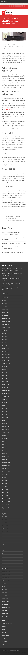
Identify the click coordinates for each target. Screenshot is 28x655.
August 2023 (5, 402)
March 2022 (5, 453)
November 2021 (6, 465)
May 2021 (4, 483)
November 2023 (6, 393)
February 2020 (5, 529)
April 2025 (4, 342)
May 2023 (4, 411)
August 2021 (5, 474)
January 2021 (5, 495)
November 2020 (6, 501)
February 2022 (5, 456)
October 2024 (5, 360)
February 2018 (5, 601)
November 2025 (6, 321)
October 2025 (5, 324)
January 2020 (5, 532)
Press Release (5, 635)
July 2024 (4, 369)
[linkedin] (24, 6)
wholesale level (17, 46)
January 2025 (5, 351)
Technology (5, 641)
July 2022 (4, 441)
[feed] (17, 6)
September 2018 (6, 580)
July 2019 (4, 550)
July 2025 (4, 333)
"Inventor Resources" (7, 623)
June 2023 (4, 408)
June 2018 (4, 589)
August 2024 (5, 366)
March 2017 (5, 613)
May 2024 (4, 375)
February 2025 (5, 348)
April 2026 (4, 306)
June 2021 (4, 480)
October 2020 (5, 505)
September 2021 (6, 471)
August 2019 (5, 547)
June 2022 (4, 444)
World (3, 644)
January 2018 (5, 604)
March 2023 (5, 417)
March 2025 (5, 345)
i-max (17, 652)
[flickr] (15, 6)
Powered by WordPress (7, 652)
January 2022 (5, 459)
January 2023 (5, 423)
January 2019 (5, 568)
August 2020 (5, 510)
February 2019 (5, 565)
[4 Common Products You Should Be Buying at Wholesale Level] (14, 36)
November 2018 (6, 574)
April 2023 (4, 414)
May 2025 (4, 339)
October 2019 (5, 541)
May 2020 (4, 520)
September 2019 (6, 544)
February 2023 (5, 420)
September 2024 (6, 363)
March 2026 (5, 309)
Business (15, 44)
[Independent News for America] (7, 12)
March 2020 (5, 526)
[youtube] (13, 6)
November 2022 (6, 429)
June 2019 (4, 553)
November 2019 (6, 538)
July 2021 (4, 477)
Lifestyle (4, 632)
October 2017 (5, 610)
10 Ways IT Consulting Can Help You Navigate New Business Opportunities (15, 221)
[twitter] (11, 6)
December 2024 (6, 354)
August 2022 (5, 438)
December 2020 (6, 498)
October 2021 (5, 468)
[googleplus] (21, 6)
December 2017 (6, 607)
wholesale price (8, 109)
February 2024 (5, 384)
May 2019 (4, 556)
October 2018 (5, 577)
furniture (11, 46)
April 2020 (4, 523)
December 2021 (6, 462)
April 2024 (4, 378)
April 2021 (4, 486)
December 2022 (6, 426)
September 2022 (6, 435)
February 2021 (5, 492)
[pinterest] (22, 6)
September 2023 (6, 399)
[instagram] (19, 6)
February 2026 (5, 312)
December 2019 (6, 535)
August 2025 (5, 330)
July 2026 (4, 300)
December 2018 (6, 571)
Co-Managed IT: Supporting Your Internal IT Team (14, 243)
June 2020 (4, 516)
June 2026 (4, 303)
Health (3, 629)
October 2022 (5, 432)
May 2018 (4, 592)
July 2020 (4, 513)
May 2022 (4, 447)
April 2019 (4, 559)
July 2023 (4, 405)
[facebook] (9, 6)
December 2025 (6, 318)
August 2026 (5, 297)
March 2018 (5, 598)
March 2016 (5, 616)
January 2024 (5, 387)
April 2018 (4, 595)
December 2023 (6, 390)
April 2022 (4, 450)
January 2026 (5, 315)
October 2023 (5, 396)
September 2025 (6, 327)
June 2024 (4, 372)
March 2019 (5, 562)
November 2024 (6, 357)
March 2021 (5, 489)
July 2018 (4, 586)
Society (4, 638)
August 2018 (5, 583)
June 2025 (4, 336)
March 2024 (5, 381)
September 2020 (6, 508)
